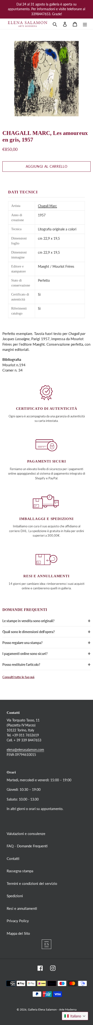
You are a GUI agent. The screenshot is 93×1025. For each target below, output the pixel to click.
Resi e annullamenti (22, 908)
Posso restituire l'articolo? (21, 665)
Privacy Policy (18, 921)
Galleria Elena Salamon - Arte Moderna (52, 1009)
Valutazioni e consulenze (26, 833)
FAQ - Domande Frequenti (27, 846)
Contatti (13, 858)
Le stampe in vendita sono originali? (28, 621)
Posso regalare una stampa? (22, 643)
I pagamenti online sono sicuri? (24, 654)
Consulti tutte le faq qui (18, 677)
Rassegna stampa (20, 871)
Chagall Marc (47, 206)
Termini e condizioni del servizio (32, 883)
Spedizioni (15, 896)
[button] (75, 1016)
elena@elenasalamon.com (25, 750)
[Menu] (85, 24)
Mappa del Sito (18, 933)
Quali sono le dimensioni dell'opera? (28, 632)
